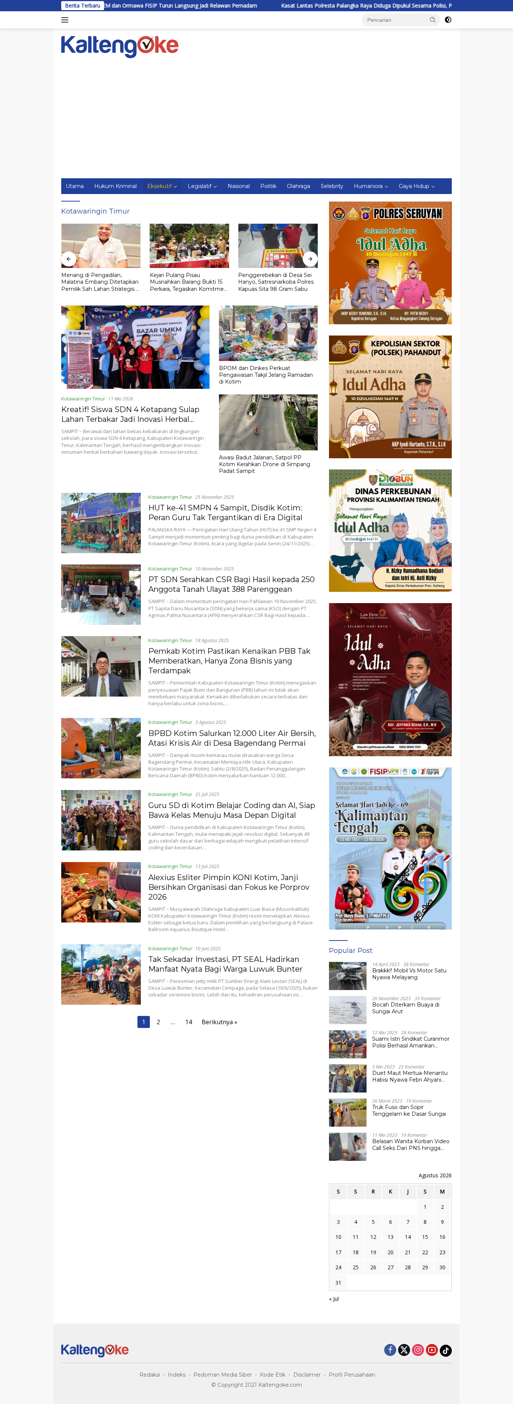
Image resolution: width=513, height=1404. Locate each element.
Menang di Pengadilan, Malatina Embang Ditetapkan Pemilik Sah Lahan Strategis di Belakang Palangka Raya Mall (100, 282)
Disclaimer (307, 1374)
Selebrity (332, 186)
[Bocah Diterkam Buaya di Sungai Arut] (348, 1010)
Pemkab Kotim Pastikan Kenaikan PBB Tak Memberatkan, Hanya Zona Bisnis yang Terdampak (229, 661)
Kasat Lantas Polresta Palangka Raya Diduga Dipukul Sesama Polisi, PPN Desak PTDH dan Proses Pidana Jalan (348, 5)
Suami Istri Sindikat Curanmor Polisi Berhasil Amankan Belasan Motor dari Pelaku (411, 1042)
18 (356, 1252)
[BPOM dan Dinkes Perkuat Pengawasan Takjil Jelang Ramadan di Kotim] (268, 333)
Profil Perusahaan (352, 1374)
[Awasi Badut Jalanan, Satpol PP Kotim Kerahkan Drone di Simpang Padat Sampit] (268, 422)
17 (338, 1252)
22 (425, 1252)
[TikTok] (446, 1351)
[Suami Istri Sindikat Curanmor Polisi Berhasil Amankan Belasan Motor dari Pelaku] (348, 1044)
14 (188, 1022)
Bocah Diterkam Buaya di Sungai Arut (405, 1008)
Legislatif (199, 186)
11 (356, 1236)
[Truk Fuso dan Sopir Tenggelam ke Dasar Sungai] (348, 1113)
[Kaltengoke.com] (120, 46)
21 (408, 1252)
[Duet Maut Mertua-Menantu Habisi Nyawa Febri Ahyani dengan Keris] (348, 1078)
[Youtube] (432, 1350)
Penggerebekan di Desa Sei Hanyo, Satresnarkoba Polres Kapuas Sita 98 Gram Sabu (276, 282)
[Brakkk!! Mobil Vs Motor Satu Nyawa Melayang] (348, 976)
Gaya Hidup (414, 186)
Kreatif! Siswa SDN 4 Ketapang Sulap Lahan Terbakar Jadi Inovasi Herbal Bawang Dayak (130, 419)
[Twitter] (404, 1350)
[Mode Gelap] (448, 20)
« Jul (334, 1298)
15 (425, 1236)
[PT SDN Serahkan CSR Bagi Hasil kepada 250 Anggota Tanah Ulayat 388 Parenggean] (101, 594)
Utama (75, 186)
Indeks (177, 1374)
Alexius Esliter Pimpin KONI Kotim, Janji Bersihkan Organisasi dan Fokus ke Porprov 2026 (228, 887)
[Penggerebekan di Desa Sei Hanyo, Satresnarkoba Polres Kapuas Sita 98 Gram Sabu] (278, 246)
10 (338, 1236)
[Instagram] (418, 1350)
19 (373, 1252)
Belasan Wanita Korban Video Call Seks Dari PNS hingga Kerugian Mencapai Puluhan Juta (411, 1144)
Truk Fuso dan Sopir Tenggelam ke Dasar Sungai (409, 1110)
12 (373, 1236)
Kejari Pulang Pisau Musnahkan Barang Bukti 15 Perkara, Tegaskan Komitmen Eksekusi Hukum (188, 282)
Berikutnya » (219, 1022)
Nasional (239, 186)
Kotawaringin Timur (83, 398)
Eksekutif (159, 186)
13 (391, 1236)
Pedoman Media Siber (222, 1374)
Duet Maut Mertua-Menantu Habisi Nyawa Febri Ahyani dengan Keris (410, 1076)
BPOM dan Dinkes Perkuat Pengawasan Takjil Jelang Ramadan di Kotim (266, 375)
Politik (268, 186)
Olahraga (298, 186)
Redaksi (149, 1374)
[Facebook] (390, 1350)
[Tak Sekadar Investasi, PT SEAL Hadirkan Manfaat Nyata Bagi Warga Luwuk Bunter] (101, 974)
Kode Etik (272, 1374)
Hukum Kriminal (115, 186)
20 (391, 1252)
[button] (433, 20)
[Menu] (66, 20)
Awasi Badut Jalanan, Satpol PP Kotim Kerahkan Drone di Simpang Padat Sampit (264, 464)
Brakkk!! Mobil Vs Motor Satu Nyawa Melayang (409, 974)
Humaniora (368, 186)
